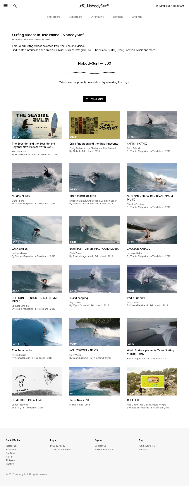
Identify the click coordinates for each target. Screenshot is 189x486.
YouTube (10, 453)
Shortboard (54, 16)
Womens (118, 16)
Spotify (10, 464)
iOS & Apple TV (147, 445)
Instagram (11, 445)
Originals (137, 16)
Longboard (76, 16)
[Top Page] (94, 5)
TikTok (9, 456)
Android (143, 449)
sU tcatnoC (100, 445)
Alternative (97, 16)
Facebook (11, 449)
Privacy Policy (57, 445)
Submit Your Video (104, 449)
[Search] (15, 5)
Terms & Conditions (60, 449)
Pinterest (11, 460)
